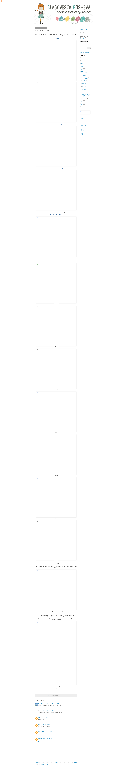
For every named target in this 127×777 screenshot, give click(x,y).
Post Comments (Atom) (44, 764)
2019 (82, 68)
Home (56, 762)
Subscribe (82, 38)
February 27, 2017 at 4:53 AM (46, 724)
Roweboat (40, 738)
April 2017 (84, 84)
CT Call (82, 122)
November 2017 (85, 74)
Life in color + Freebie (86, 89)
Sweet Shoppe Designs (85, 29)
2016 (82, 100)
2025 (82, 58)
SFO (82, 134)
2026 (82, 57)
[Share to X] (55, 695)
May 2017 (84, 83)
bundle (82, 118)
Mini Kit (82, 130)
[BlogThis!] (53, 695)
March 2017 (84, 86)
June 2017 (84, 81)
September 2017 (85, 77)
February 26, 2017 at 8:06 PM (47, 717)
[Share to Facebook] (56, 695)
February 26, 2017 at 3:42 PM (48, 710)
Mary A (39, 731)
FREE (82, 126)
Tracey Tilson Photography (43, 703)
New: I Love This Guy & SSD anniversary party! (86, 95)
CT (81, 121)
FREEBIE (82, 127)
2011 (82, 107)
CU (81, 123)
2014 (82, 103)
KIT (81, 129)
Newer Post (38, 762)
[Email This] (52, 695)
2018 (82, 69)
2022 (82, 63)
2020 (82, 66)
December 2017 (85, 72)
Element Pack (83, 125)
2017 (82, 71)
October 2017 (84, 75)
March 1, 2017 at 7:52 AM (47, 738)
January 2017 (84, 98)
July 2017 (84, 80)
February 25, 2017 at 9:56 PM (54, 703)
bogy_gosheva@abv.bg (84, 52)
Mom (39, 724)
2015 (82, 101)
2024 (82, 60)
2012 (82, 106)
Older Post (75, 762)
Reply (39, 720)
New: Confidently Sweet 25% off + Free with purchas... (86, 91)
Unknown (40, 717)
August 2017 (84, 78)
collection (82, 119)
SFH (82, 133)
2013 (82, 104)
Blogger (68, 773)
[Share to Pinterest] (57, 695)
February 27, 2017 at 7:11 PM (46, 731)
